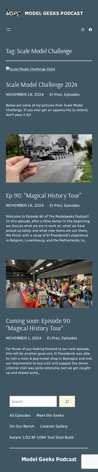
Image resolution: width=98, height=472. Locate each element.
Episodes (72, 94)
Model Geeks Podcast (54, 13)
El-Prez (55, 94)
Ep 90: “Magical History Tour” (44, 195)
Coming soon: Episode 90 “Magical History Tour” (38, 324)
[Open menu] (8, 29)
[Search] (67, 401)
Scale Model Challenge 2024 (42, 84)
